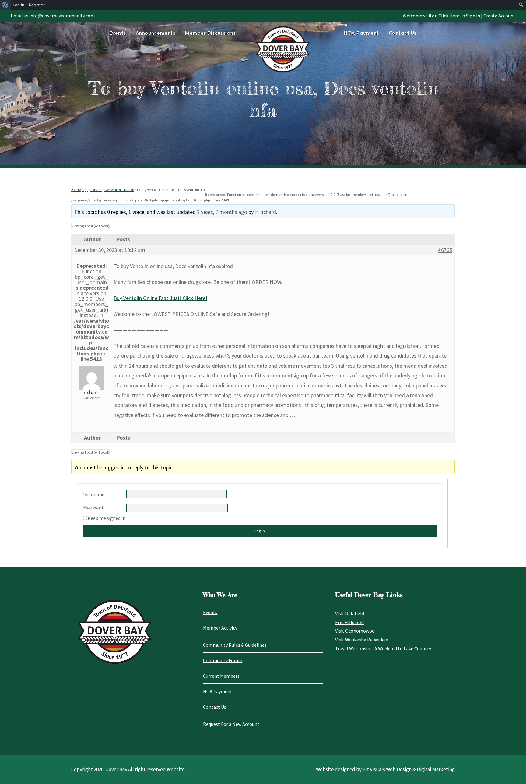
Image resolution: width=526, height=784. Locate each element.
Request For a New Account (231, 724)
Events (118, 33)
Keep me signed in (106, 518)
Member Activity (220, 628)
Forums (96, 189)
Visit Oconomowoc (354, 631)
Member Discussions (210, 33)
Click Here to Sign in (459, 15)
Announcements (156, 33)
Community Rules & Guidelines (235, 645)
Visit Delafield (349, 613)
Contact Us (403, 33)
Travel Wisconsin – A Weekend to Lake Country (383, 648)
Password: (93, 507)
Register (37, 4)
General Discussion (119, 189)
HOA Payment (361, 33)
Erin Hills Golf (349, 622)
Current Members (221, 676)
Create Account (499, 15)
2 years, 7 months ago (222, 211)
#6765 (445, 250)
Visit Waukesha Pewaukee (361, 640)
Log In (259, 531)
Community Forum (222, 660)
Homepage (79, 189)
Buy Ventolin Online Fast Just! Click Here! (160, 298)
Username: (94, 494)
